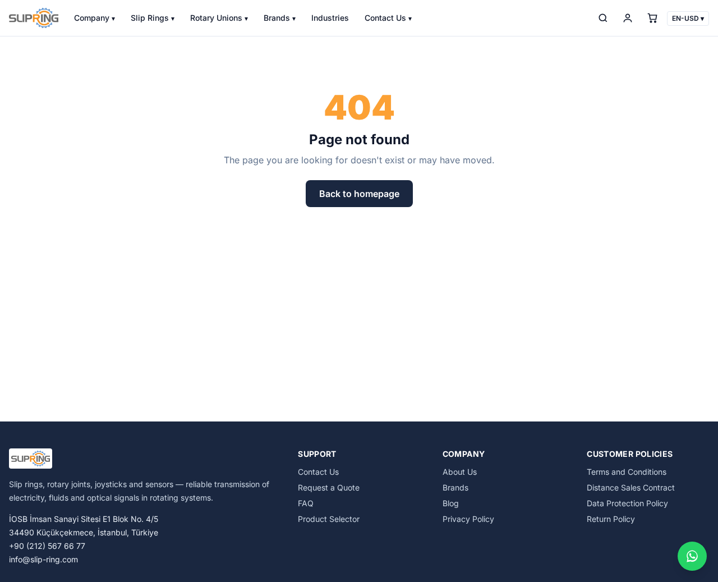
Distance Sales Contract (631, 487)
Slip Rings (152, 17)
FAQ (306, 503)
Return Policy (611, 519)
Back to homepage (359, 193)
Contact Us (388, 17)
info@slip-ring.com (43, 559)
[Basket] (652, 18)
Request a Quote (329, 487)
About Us (460, 471)
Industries (330, 17)
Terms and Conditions (626, 471)
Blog (451, 503)
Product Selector (329, 519)
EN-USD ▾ (688, 18)
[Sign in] (628, 18)
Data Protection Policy (627, 503)
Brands (280, 17)
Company (94, 17)
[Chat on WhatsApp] (692, 556)
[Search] (603, 18)
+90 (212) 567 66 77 (47, 546)
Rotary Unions (219, 17)
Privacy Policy (468, 519)
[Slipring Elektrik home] (33, 18)
